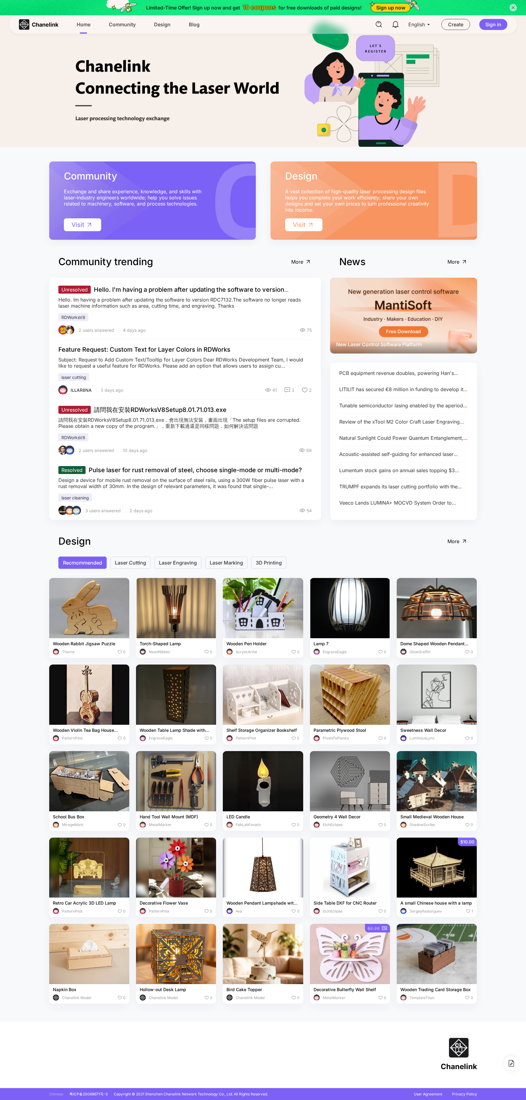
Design (162, 24)
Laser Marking (226, 563)
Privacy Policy (464, 1094)
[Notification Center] (395, 24)
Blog (194, 24)
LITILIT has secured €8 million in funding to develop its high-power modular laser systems (402, 389)
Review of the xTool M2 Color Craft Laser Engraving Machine (399, 422)
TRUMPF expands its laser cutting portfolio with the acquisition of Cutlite (398, 486)
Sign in (493, 24)
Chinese (56, 1094)
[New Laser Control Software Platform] (403, 316)
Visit (78, 224)
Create (455, 24)
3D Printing (269, 563)
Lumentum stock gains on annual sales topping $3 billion (397, 470)
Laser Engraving (178, 563)
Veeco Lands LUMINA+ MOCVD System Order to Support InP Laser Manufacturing (395, 503)
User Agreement (428, 1094)
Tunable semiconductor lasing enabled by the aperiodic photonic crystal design (403, 405)
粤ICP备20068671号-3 (88, 1094)
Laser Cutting (130, 563)
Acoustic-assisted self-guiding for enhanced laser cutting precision (396, 454)
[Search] (379, 24)
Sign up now (390, 8)
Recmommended (82, 563)
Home (83, 24)
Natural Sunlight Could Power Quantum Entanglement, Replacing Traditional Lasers (401, 438)
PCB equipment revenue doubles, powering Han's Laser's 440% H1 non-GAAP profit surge (396, 373)
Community (122, 24)
